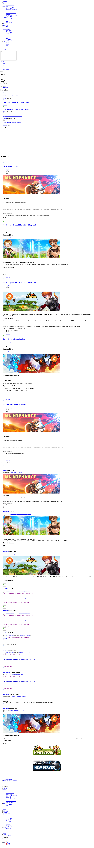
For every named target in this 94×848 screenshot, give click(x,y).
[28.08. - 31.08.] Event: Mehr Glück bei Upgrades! (16, 102)
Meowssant (5, 87)
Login (4, 48)
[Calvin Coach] (4, 669)
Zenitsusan (5, 105)
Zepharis (5, 610)
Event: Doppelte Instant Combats (12, 122)
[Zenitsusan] (4, 509)
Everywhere (3, 61)
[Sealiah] (4, 467)
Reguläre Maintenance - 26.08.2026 (12, 116)
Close (46, 846)
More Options (6, 69)
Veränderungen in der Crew (24, 591)
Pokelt (4, 632)
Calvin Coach (6, 672)
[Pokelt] (4, 630)
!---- (10, 237)
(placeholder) (8, 835)
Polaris (5, 588)
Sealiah (4, 98)
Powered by (8, 784)
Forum (4, 65)
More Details (42, 846)
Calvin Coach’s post (10, 591)
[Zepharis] (4, 608)
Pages (4, 66)
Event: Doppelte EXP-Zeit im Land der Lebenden (16, 109)
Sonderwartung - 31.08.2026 (10, 95)
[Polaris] (4, 586)
